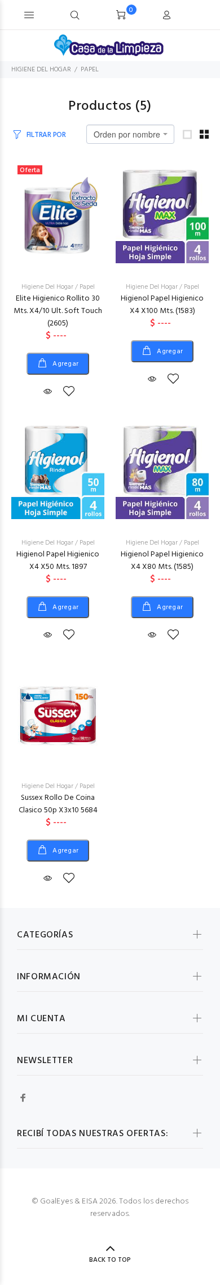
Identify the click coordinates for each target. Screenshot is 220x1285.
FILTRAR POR (46, 135)
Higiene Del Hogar (47, 287)
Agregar (65, 364)
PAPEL (90, 69)
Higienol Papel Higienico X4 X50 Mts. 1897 (57, 560)
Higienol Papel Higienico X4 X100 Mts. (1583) (162, 305)
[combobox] (130, 134)
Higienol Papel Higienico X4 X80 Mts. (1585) (162, 560)
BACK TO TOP (110, 1260)
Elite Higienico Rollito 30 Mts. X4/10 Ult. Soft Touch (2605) (58, 311)
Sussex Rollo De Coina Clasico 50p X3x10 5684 (58, 804)
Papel (87, 287)
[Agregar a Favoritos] (69, 392)
